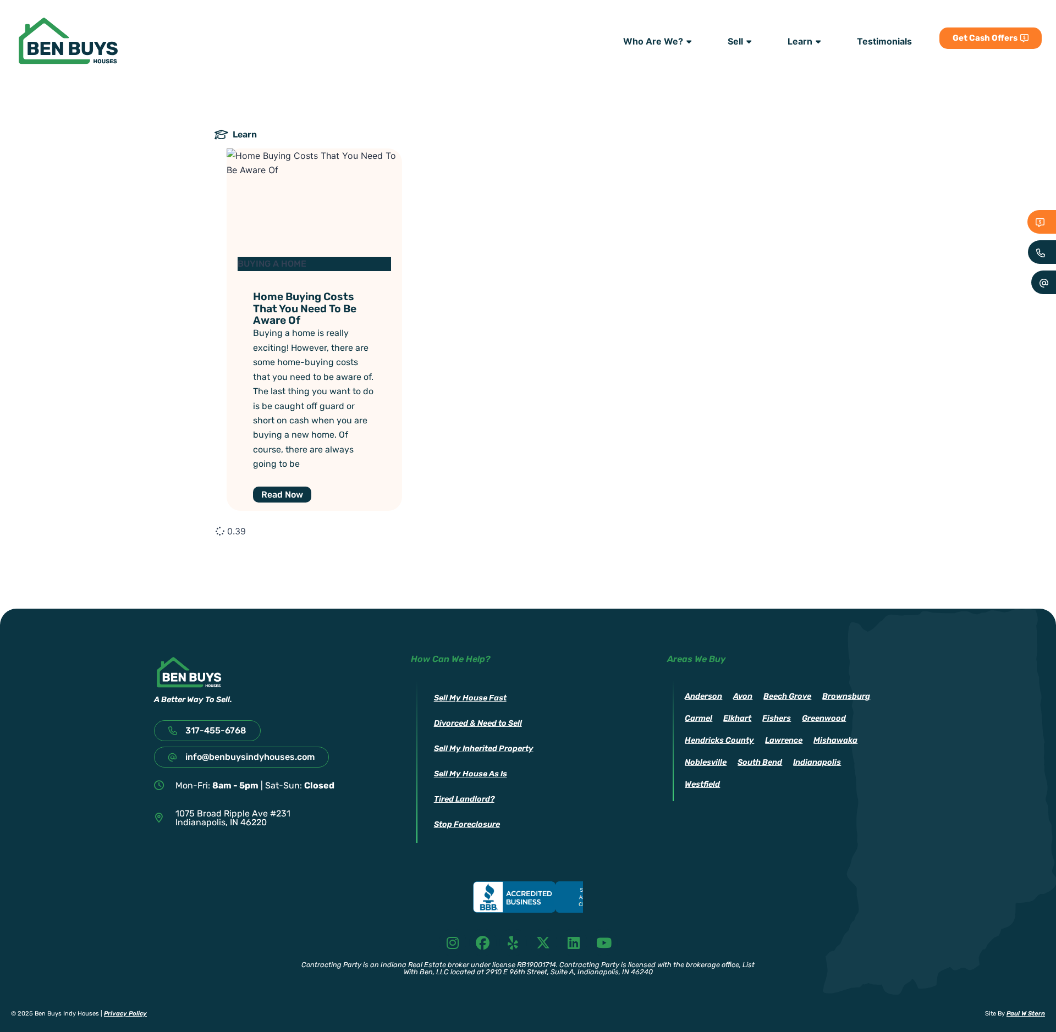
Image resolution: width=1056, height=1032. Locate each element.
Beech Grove (787, 696)
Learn (800, 41)
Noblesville (706, 762)
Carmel (698, 718)
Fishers (776, 718)
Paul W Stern (1026, 1013)
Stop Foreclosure (467, 824)
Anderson (703, 696)
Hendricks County (719, 740)
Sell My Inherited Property (484, 748)
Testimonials (884, 41)
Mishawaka (835, 740)
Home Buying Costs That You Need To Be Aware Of (304, 308)
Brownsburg (846, 696)
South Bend (760, 762)
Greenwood (824, 718)
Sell (735, 41)
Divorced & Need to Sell (478, 723)
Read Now (282, 494)
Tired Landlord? (464, 799)
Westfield (702, 784)
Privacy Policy (125, 1013)
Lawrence (783, 740)
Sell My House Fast (470, 698)
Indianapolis (817, 762)
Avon (742, 696)
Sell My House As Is (470, 774)
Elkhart (737, 718)
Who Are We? (653, 41)
